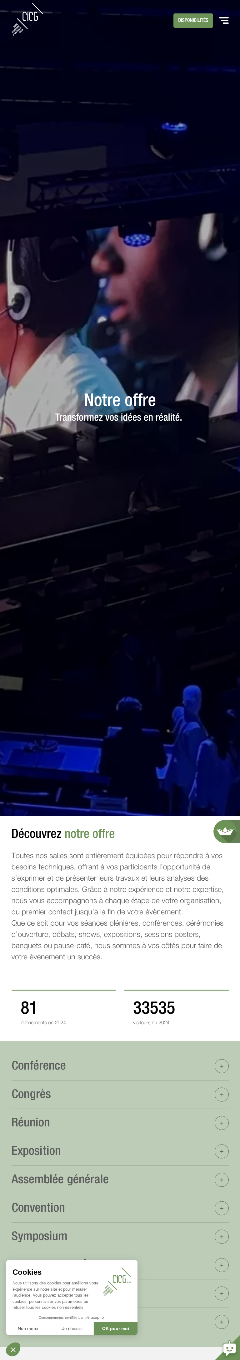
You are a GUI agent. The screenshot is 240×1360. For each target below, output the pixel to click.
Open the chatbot (227, 1347)
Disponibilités (193, 20)
